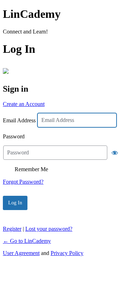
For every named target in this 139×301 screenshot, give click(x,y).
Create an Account (24, 104)
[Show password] (115, 153)
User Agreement (21, 253)
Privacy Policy (67, 253)
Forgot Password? (23, 182)
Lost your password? (48, 229)
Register (12, 229)
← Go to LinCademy (27, 241)
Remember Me (31, 169)
